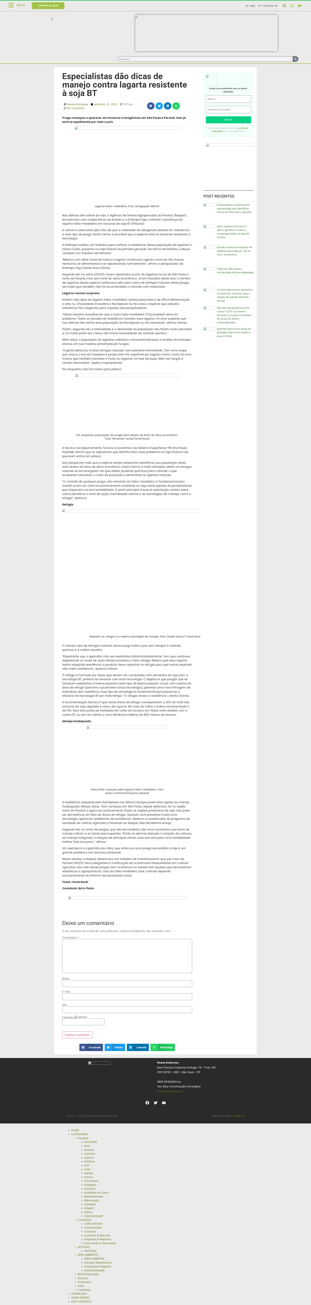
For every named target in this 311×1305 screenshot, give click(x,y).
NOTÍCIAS (84, 1247)
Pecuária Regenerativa (98, 1262)
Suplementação (93, 1215)
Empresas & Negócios (97, 1239)
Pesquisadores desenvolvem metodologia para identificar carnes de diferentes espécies (234, 208)
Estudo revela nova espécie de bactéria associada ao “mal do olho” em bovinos (234, 251)
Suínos (88, 1212)
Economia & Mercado (97, 1235)
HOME (75, 1130)
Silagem (89, 1208)
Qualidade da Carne (96, 1192)
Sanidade (90, 1204)
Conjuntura (84, 1219)
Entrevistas (84, 1282)
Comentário (70, 937)
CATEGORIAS (79, 1134)
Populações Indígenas (97, 1266)
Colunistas (84, 1289)
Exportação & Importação (100, 1243)
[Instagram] (291, 5)
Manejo (88, 1173)
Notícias (83, 1278)
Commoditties (93, 1227)
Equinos (89, 1157)
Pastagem (90, 1184)
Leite (87, 1169)
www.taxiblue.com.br (170, 1091)
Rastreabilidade (93, 1196)
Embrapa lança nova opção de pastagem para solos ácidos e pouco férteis (234, 332)
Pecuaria (83, 1138)
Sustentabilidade (94, 1270)
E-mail (66, 991)
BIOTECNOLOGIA (88, 1274)
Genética (89, 1161)
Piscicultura (91, 1180)
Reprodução (91, 1200)
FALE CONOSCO (81, 1301)
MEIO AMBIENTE (88, 1254)
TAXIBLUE (238, 1115)
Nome (65, 978)
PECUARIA (90, 1142)
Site (64, 1004)
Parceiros (90, 1188)
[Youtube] (299, 5)
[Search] (295, 59)
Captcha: (68, 1017)
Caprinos (89, 1153)
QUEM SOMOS (80, 1297)
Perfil (81, 1285)
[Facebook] (284, 5)
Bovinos (89, 1149)
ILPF (86, 1165)
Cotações (90, 1231)
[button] (151, 106)
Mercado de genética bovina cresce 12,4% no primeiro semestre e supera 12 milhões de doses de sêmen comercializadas (234, 315)
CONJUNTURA (93, 1223)
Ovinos (88, 1177)
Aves (87, 1145)
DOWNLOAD (78, 1293)
